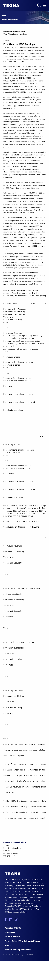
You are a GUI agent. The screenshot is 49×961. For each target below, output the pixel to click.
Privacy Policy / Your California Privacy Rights (22, 943)
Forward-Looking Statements (18, 949)
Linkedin (11, 919)
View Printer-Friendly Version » (15, 34)
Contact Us (10, 932)
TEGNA (13, 874)
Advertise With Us (13, 927)
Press (3, 16)
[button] (44, 5)
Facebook (7, 919)
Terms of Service (12, 936)
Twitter (17, 919)
